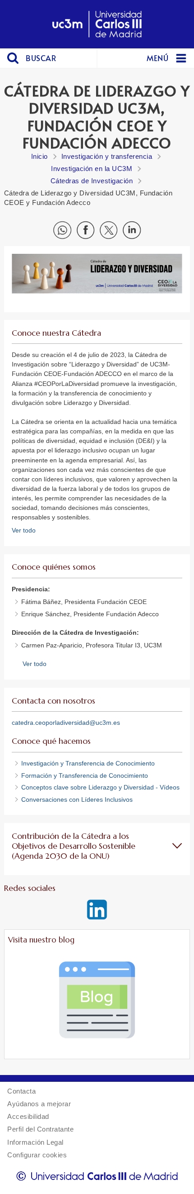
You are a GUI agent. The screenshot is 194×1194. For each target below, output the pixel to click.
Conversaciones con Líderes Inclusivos (77, 799)
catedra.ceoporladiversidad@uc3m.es (66, 722)
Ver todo (24, 530)
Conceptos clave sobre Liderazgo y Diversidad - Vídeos (100, 787)
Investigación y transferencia (106, 156)
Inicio (39, 156)
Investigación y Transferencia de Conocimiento (89, 763)
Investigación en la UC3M (91, 168)
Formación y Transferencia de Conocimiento (84, 775)
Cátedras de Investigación (92, 181)
